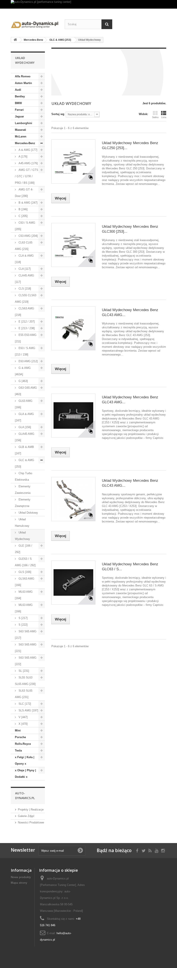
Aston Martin (23, 83)
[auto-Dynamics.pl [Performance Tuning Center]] (34, 24)
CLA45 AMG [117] (24, 279)
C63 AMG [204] (28, 235)
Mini (18, 730)
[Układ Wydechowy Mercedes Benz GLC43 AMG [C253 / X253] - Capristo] (73, 415)
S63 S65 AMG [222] (25, 661)
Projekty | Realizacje (31, 809)
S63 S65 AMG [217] (25, 634)
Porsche (20, 737)
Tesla (18, 750)
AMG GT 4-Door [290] (24, 193)
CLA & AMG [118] (24, 259)
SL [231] (23, 670)
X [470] (23, 723)
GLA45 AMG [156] (24, 437)
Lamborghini (23, 123)
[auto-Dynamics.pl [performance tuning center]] (88, 4)
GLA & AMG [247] (24, 417)
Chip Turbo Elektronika (23, 476)
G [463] (23, 381)
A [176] (22, 156)
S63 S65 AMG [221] (25, 648)
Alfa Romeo (22, 76)
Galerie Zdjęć (26, 816)
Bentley (20, 96)
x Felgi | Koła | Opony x (24, 760)
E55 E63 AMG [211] (25, 338)
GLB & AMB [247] (24, 450)
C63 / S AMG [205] (25, 226)
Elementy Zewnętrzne (22, 503)
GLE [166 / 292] (23, 549)
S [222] (23, 624)
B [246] (23, 209)
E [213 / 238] (26, 328)
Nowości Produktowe (31, 822)
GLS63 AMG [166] (24, 582)
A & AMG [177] (27, 149)
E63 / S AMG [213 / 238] (25, 351)
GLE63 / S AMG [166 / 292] (25, 562)
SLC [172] (24, 703)
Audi (18, 89)
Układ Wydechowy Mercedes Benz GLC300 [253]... (130, 229)
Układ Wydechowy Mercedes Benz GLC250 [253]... (130, 145)
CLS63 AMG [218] (24, 311)
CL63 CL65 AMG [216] (23, 246)
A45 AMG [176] (28, 163)
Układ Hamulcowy (22, 522)
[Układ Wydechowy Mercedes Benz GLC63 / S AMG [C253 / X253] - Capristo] (73, 582)
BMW (18, 103)
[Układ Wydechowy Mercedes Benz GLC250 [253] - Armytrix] (73, 161)
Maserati (20, 129)
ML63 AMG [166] (24, 608)
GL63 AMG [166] (23, 404)
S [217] (23, 618)
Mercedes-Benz (25, 143)
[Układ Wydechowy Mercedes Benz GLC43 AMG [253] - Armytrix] (73, 328)
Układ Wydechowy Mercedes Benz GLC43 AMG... (130, 312)
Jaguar (19, 116)
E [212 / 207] (26, 321)
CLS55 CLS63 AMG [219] (25, 298)
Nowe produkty (21, 877)
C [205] (23, 216)
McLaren (20, 136)
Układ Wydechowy (22, 536)
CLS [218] (24, 288)
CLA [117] (24, 268)
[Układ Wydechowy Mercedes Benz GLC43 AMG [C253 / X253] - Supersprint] (73, 499)
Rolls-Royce (23, 743)
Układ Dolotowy (28, 512)
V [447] (23, 717)
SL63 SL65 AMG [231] (23, 694)
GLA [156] (24, 427)
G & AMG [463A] (23, 371)
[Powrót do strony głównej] (15, 40)
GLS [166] (24, 572)
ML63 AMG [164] (24, 595)
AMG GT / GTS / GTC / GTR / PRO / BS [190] (26, 176)
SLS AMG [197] (28, 710)
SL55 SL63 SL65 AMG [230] (25, 681)
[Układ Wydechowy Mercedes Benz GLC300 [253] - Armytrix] (73, 245)
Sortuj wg (57, 114)
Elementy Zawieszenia (22, 489)
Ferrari (19, 109)
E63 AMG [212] (28, 361)
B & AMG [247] (28, 202)
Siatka (155, 117)
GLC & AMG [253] (24, 463)
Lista (163, 117)
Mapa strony (19, 882)
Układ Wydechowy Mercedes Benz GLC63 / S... (130, 566)
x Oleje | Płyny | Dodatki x (25, 773)
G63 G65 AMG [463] (26, 391)
